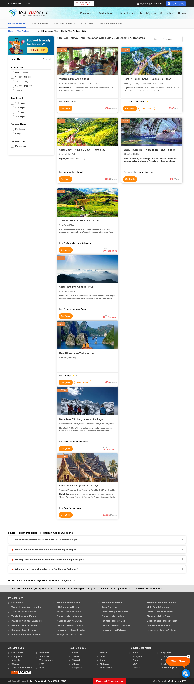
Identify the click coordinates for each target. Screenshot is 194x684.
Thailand (165, 664)
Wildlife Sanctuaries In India (161, 602)
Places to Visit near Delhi (69, 621)
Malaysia (104, 664)
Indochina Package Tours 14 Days (79, 485)
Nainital (76, 660)
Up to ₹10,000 (21, 72)
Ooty (102, 656)
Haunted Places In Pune (23, 630)
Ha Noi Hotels (86, 23)
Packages (86, 13)
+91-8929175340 (20, 3)
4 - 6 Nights (20, 107)
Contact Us (17, 652)
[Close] (188, 656)
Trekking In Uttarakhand (23, 612)
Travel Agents (148, 13)
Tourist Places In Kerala (23, 616)
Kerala (75, 652)
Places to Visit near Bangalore (26, 621)
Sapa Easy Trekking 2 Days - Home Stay (82, 150)
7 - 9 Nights (20, 112)
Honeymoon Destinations (70, 634)
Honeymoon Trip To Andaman (162, 630)
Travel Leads (177, 3)
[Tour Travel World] (28, 13)
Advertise (16, 660)
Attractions (126, 13)
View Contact (146, 108)
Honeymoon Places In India (71, 630)
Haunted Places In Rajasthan (116, 625)
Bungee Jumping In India (70, 612)
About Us (44, 656)
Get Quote (65, 108)
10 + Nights (20, 117)
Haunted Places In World (24, 625)
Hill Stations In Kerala (68, 607)
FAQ (41, 664)
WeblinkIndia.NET (177, 681)
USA (135, 664)
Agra (102, 660)
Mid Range (20, 129)
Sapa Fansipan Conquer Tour (76, 287)
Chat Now (178, 661)
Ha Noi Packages (39, 23)
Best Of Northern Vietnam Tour (77, 353)
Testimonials (46, 660)
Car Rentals (167, 13)
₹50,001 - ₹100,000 (23, 86)
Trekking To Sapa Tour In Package (79, 220)
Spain (136, 660)
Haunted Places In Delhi (114, 621)
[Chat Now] (186, 673)
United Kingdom (169, 667)
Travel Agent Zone (149, 3)
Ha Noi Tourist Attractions (110, 23)
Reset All (47, 59)
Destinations (105, 13)
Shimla (75, 656)
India (135, 652)
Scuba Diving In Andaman (160, 612)
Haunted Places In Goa (158, 625)
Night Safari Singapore (158, 607)
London (165, 656)
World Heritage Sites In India (26, 607)
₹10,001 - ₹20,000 (23, 77)
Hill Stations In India (112, 602)
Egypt (164, 660)
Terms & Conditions (21, 667)
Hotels (182, 13)
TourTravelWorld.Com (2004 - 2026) (48, 681)
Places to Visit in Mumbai (70, 616)
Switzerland (106, 667)
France (136, 667)
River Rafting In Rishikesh (115, 612)
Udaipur (76, 664)
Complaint (16, 656)
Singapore (77, 667)
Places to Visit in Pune (158, 616)
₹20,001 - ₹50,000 (23, 81)
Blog (41, 667)
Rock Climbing (109, 607)
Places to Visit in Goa (113, 616)
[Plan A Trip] (31, 45)
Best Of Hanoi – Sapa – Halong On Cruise (147, 79)
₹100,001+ (20, 91)
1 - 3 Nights (20, 103)
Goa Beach (17, 602)
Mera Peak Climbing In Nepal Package (81, 419)
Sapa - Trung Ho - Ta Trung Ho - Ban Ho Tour (149, 150)
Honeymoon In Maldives (114, 630)
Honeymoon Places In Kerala (26, 634)
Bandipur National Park (68, 602)
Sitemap (15, 664)
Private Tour (20, 146)
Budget (18, 133)
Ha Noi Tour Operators (64, 23)
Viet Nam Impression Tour (74, 79)
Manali (103, 652)
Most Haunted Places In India (162, 621)
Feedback (44, 652)
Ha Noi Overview (17, 23)
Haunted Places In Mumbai (70, 625)
